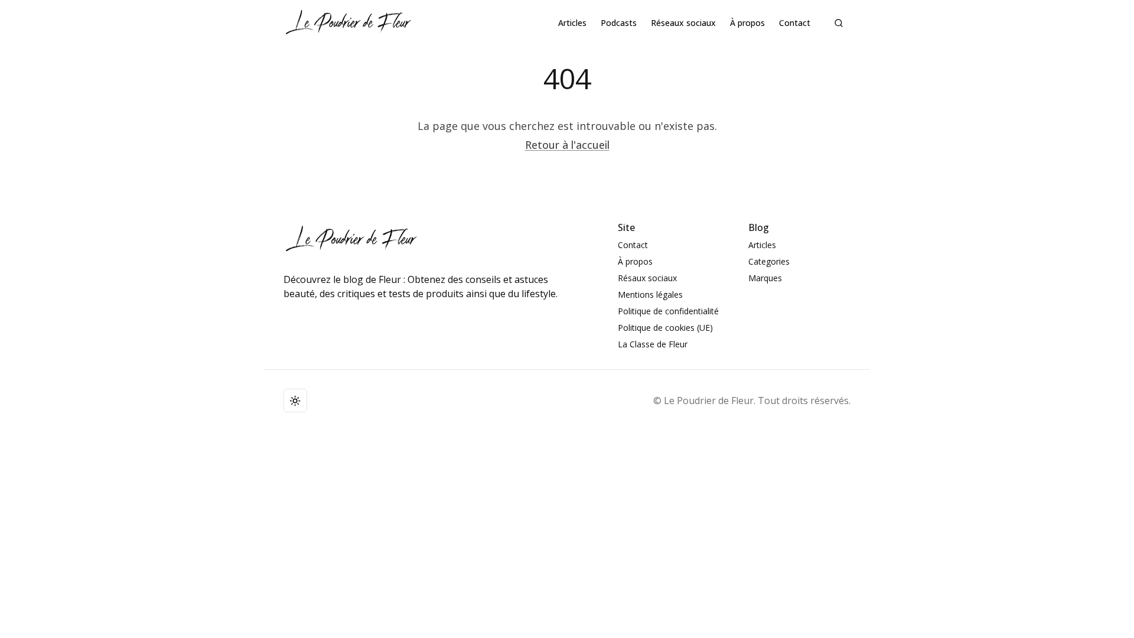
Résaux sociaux (647, 278)
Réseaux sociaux (683, 22)
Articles (572, 22)
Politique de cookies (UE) (665, 327)
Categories (769, 261)
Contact (794, 22)
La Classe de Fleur (652, 344)
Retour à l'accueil (567, 145)
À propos (747, 22)
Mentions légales (650, 294)
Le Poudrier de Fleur (709, 400)
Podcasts (619, 22)
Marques (765, 278)
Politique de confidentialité (668, 311)
